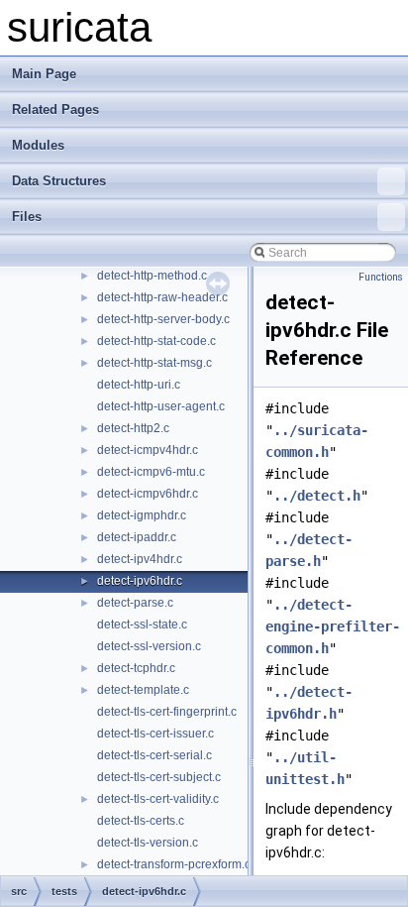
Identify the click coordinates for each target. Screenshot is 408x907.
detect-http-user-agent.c (161, 406)
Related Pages (55, 109)
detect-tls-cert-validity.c (158, 799)
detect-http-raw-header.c (162, 297)
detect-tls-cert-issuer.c (155, 733)
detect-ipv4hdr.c (139, 559)
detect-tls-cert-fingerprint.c (167, 712)
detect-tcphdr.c (136, 668)
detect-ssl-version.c (149, 646)
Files (27, 216)
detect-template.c (143, 690)
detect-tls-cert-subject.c (159, 777)
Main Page (44, 73)
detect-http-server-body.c (163, 319)
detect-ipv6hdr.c (139, 581)
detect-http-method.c (152, 276)
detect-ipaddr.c (136, 537)
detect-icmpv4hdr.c (147, 450)
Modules (38, 145)
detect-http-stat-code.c (156, 341)
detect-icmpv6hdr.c (147, 494)
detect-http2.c (133, 428)
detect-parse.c (135, 603)
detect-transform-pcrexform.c (174, 864)
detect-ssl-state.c (142, 624)
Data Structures (59, 180)
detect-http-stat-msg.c (154, 363)
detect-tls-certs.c (140, 821)
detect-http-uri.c (138, 385)
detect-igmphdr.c (141, 515)
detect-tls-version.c (147, 843)
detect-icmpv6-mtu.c (151, 472)
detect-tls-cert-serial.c (154, 755)
